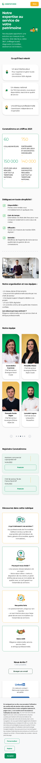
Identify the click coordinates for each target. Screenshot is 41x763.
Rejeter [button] (9, 748)
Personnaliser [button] (12, 741)
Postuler (20, 467)
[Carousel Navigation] (20, 436)
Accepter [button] (10, 756)
